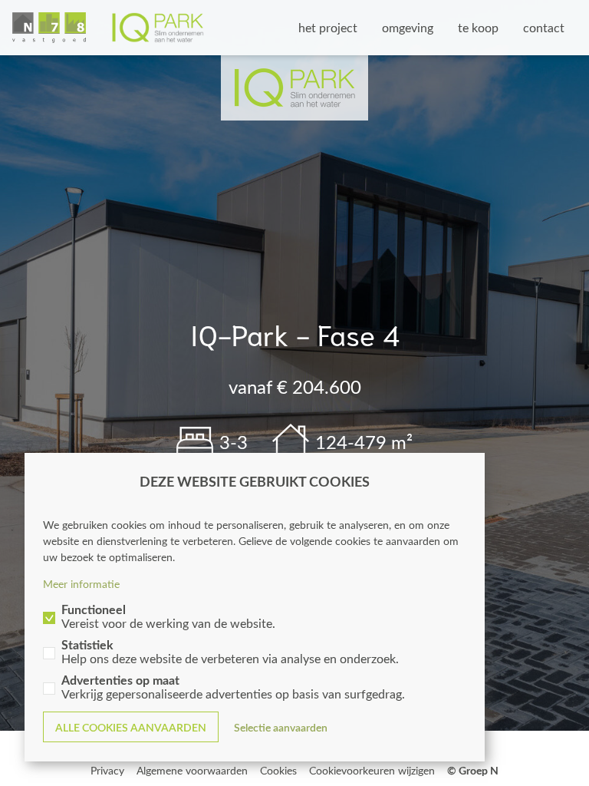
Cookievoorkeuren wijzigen (372, 770)
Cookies (278, 770)
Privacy (107, 770)
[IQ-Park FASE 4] (108, 27)
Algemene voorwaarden (192, 770)
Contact (543, 27)
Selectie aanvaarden (280, 727)
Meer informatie (81, 583)
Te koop (478, 27)
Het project (327, 27)
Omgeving (407, 27)
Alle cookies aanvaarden (130, 727)
